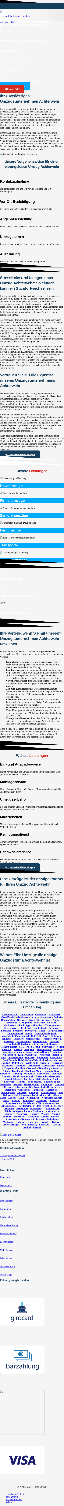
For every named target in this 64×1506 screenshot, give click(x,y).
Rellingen (33, 1092)
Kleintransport (6, 1241)
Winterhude (32, 1063)
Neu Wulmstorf (37, 1087)
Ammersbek (27, 1076)
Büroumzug (5, 1209)
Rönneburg (44, 1068)
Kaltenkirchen (43, 1079)
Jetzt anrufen (12, 1497)
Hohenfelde (39, 1060)
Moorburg (20, 1065)
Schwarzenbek (12, 1103)
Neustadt (54, 1052)
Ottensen (21, 1020)
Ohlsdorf (5, 1063)
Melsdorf (58, 1106)
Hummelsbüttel (15, 1033)
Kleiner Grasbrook (27, 1055)
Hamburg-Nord (52, 1071)
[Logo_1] (15, 16)
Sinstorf (56, 1068)
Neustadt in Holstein (52, 1098)
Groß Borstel (9, 1060)
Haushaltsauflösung (9, 1225)
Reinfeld (21, 1081)
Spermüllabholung (8, 1233)
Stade (56, 1079)
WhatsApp (11, 1502)
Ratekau (16, 1100)
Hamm (18, 1052)
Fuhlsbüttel (56, 1057)
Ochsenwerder (11, 1028)
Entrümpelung (6, 1217)
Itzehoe (7, 1087)
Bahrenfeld (40, 1014)
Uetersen (59, 1084)
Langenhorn (53, 1060)
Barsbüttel (10, 1089)
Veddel (60, 1047)
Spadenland (40, 1028)
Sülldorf (57, 1020)
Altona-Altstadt (10, 1014)
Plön (40, 1103)
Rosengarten (53, 1087)
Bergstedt (6, 1030)
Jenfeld (28, 1033)
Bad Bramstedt (48, 1092)
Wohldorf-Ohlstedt (52, 1038)
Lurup (34, 1017)
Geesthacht (54, 1076)
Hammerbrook (32, 1052)
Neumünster (33, 1098)
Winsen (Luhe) (31, 1084)
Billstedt (18, 1049)
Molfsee (37, 1106)
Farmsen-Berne (56, 1030)
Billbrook (6, 1049)
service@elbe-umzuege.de (12, 1155)
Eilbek (42, 1030)
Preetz (6, 1100)
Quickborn (46, 1084)
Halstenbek (51, 1089)
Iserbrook (23, 1017)
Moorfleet (38, 1025)
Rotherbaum (24, 1044)
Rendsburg (28, 1100)
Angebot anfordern (15, 1494)
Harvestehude (24, 1041)
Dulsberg (29, 1057)
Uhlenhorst (17, 1063)
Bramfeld (18, 1030)
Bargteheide (38, 1095)
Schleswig (54, 1100)
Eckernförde (53, 1095)
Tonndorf (6, 1038)
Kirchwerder (10, 1025)
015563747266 (7, 1159)
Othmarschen (8, 1020)
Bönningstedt (8, 1092)
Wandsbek (29, 1073)
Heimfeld (44, 1063)
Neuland (31, 1068)
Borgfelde (29, 1049)
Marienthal (7, 1036)
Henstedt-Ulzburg (13, 1079)
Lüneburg (9, 1081)
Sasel (45, 1036)
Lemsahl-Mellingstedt (46, 1033)
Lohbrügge (24, 1025)
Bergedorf (5, 1073)
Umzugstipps (6, 1274)
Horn (44, 1052)
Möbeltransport (7, 1250)
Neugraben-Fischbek (14, 1068)
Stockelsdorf (29, 1103)
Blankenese (54, 1014)
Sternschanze (44, 1020)
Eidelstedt (9, 1041)
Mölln (21, 1098)
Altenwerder (48, 1065)
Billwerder (39, 1022)
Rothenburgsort (9, 1047)
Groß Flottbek (8, 1017)
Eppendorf (42, 1057)
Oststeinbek (24, 1089)
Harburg (17, 1073)
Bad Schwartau (22, 1095)
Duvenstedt (30, 1030)
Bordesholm (25, 1106)
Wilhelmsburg (8, 1055)
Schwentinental (8, 1106)
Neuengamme (52, 1025)
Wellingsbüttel (33, 1038)
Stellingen (51, 1044)
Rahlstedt (36, 1036)
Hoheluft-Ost (24, 1060)
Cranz (60, 1065)
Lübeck (12, 1098)
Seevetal (17, 1084)
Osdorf (57, 1017)
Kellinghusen (20, 1087)
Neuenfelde (34, 1065)
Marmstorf (7, 1065)
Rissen (31, 1020)
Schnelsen (38, 1044)
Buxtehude (41, 1076)
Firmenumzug (6, 1200)
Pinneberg (57, 1073)
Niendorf (11, 1044)
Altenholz (9, 1108)
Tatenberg (53, 1028)
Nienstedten (45, 1017)
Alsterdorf (45, 1055)
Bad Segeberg (35, 1081)
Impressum (5, 1177)
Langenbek (57, 1063)
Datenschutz (6, 1185)
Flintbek (47, 1106)
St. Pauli (35, 1047)
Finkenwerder (44, 1049)
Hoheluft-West (40, 1041)
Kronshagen (51, 1103)
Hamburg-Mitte (33, 1071)
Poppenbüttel (22, 1036)
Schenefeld (37, 1089)
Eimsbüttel (17, 1071)
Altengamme (25, 1022)
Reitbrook (26, 1028)
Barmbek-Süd (15, 1057)
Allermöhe (11, 1022)
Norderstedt (43, 1073)
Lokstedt (54, 1041)
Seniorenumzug (7, 1266)
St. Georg (24, 1047)
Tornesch (21, 1092)
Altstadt (9, 1052)
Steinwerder (48, 1047)
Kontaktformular (14, 1499)
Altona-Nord (26, 1014)
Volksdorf (19, 1038)
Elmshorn (29, 1079)
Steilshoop (56, 1036)
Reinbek (6, 1076)
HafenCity (58, 1049)
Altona (6, 1071)
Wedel (16, 1076)
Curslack (52, 1022)
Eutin (3, 1098)
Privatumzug (6, 1258)
